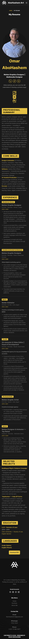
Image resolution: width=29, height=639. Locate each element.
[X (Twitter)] (18, 592)
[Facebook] (10, 592)
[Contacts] (10, 81)
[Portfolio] (14, 81)
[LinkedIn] (18, 81)
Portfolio (14, 603)
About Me (14, 605)
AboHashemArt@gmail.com (14, 617)
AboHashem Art (16, 3)
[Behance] (16, 592)
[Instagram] (13, 592)
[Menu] (26, 3)
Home (14, 601)
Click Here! (14, 623)
